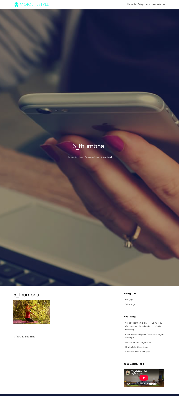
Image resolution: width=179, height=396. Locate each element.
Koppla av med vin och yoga (137, 352)
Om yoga (129, 300)
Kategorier (142, 4)
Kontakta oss (158, 4)
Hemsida (131, 4)
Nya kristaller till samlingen (136, 347)
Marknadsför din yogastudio (138, 342)
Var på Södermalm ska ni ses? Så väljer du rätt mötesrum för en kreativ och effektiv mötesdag (143, 326)
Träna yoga (130, 304)
